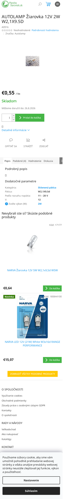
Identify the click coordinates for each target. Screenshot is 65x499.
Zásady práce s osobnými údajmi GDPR (23, 405)
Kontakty (6, 410)
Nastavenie (31, 480)
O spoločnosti (9, 415)
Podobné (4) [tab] (19, 160)
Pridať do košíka (32, 117)
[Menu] (57, 4)
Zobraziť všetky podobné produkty (32, 373)
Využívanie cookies (12, 395)
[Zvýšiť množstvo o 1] (13, 116)
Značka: (16, 33)
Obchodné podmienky (14, 400)
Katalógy (6, 439)
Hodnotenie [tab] (34, 160)
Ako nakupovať (10, 434)
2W (40, 203)
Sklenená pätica (47, 187)
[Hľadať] (40, 4)
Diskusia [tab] (48, 160)
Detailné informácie (14, 130)
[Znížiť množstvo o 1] (13, 119)
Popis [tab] (7, 160)
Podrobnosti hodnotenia (45, 30)
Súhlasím (31, 491)
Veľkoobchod (9, 429)
